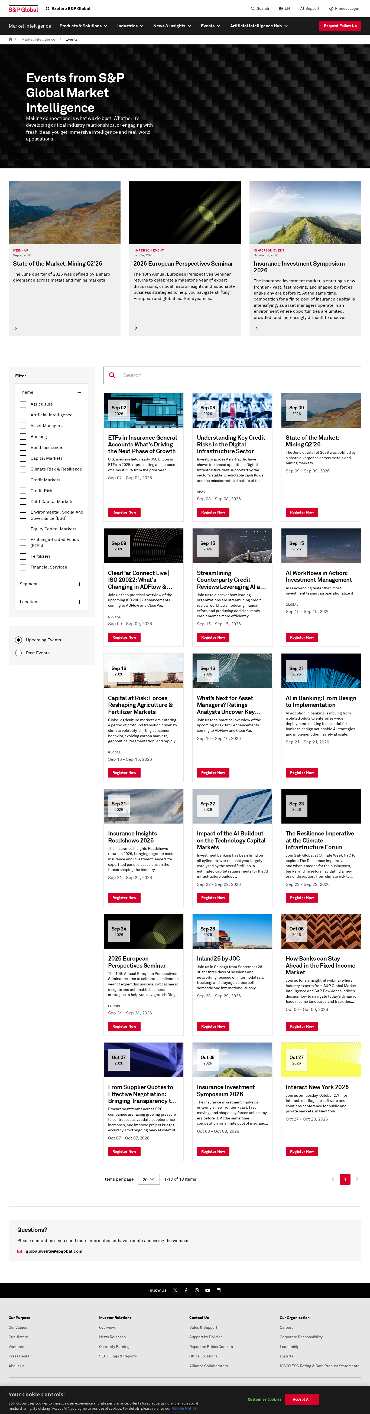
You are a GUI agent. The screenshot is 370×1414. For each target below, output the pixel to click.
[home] (10, 39)
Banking (39, 436)
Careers (286, 1327)
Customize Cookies (264, 1399)
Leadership (289, 1346)
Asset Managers (47, 426)
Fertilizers (41, 556)
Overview (107, 1327)
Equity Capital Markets (53, 529)
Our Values (18, 1327)
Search (263, 8)
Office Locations (203, 1356)
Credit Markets (45, 480)
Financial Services (49, 567)
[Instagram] (197, 1290)
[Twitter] (175, 1290)
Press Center (20, 1356)
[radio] (18, 640)
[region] (185, 1400)
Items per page (118, 1179)
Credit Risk (42, 491)
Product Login (347, 8)
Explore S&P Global (70, 8)
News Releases (112, 1337)
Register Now (124, 512)
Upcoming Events (43, 640)
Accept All (302, 1399)
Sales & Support (203, 1327)
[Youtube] (207, 1290)
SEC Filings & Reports (118, 1356)
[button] (51, 392)
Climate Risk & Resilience (56, 469)
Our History (18, 1337)
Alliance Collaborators (208, 1366)
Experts (286, 1356)
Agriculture (42, 404)
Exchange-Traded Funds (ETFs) (55, 542)
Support (312, 8)
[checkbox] (52, 404)
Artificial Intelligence (52, 415)
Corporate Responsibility (301, 1337)
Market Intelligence (38, 39)
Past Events (38, 653)
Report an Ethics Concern (211, 1346)
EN (287, 8)
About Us (16, 1366)
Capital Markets (47, 458)
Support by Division (206, 1337)
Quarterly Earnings (115, 1346)
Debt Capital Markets (52, 501)
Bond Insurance (46, 447)
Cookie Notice (184, 1408)
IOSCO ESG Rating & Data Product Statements (319, 1366)
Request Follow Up (340, 25)
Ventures (16, 1346)
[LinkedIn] (218, 1290)
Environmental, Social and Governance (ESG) (57, 515)
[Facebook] (186, 1290)
